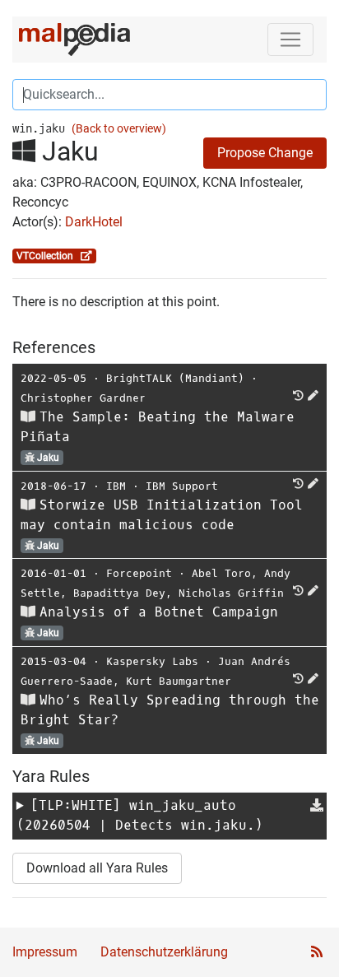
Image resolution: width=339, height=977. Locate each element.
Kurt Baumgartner (178, 681)
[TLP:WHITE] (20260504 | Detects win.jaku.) (139, 815)
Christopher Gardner (83, 398)
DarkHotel (94, 222)
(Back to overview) (119, 129)
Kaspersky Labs (152, 661)
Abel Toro (221, 573)
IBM (116, 486)
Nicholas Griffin (231, 593)
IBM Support (182, 486)
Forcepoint (139, 573)
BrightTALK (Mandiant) (175, 378)
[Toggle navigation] (290, 39)
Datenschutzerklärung (164, 952)
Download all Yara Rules (97, 868)
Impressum (44, 952)
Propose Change (265, 153)
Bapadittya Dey (119, 593)
